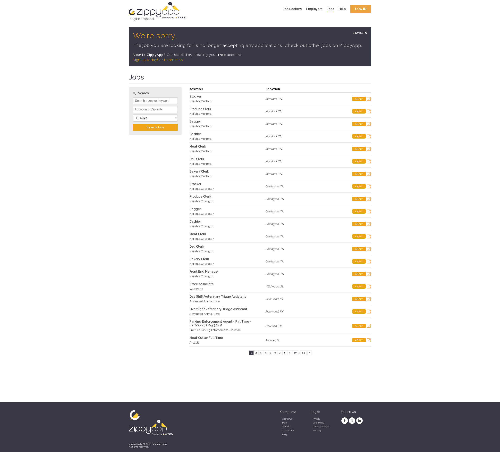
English (135, 19)
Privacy (316, 418)
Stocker (195, 96)
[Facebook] (344, 420)
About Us (287, 418)
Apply (359, 99)
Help (342, 9)
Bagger (195, 121)
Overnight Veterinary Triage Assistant (218, 309)
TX (279, 326)
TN (280, 98)
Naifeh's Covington (201, 188)
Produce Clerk (200, 109)
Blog (284, 434)
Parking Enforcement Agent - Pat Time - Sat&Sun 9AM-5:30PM (220, 323)
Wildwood (196, 288)
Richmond (271, 299)
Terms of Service (321, 426)
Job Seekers (292, 9)
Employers (314, 9)
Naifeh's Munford (200, 101)
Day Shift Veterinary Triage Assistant (217, 296)
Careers (286, 426)
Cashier (195, 134)
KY (281, 299)
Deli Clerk (196, 159)
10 (295, 352)
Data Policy (318, 422)
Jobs (330, 9)
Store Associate (201, 284)
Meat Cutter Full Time (206, 338)
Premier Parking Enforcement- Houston (215, 330)
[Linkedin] (359, 420)
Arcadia (194, 342)
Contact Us (288, 430)
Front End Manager (204, 271)
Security (316, 430)
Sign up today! (145, 60)
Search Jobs (155, 127)
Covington (272, 186)
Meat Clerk (197, 146)
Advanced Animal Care (204, 301)
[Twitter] (352, 420)
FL (281, 286)
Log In (360, 9)
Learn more (174, 60)
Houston (271, 326)
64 (303, 352)
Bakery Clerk (199, 171)
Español (148, 19)
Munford (271, 98)
